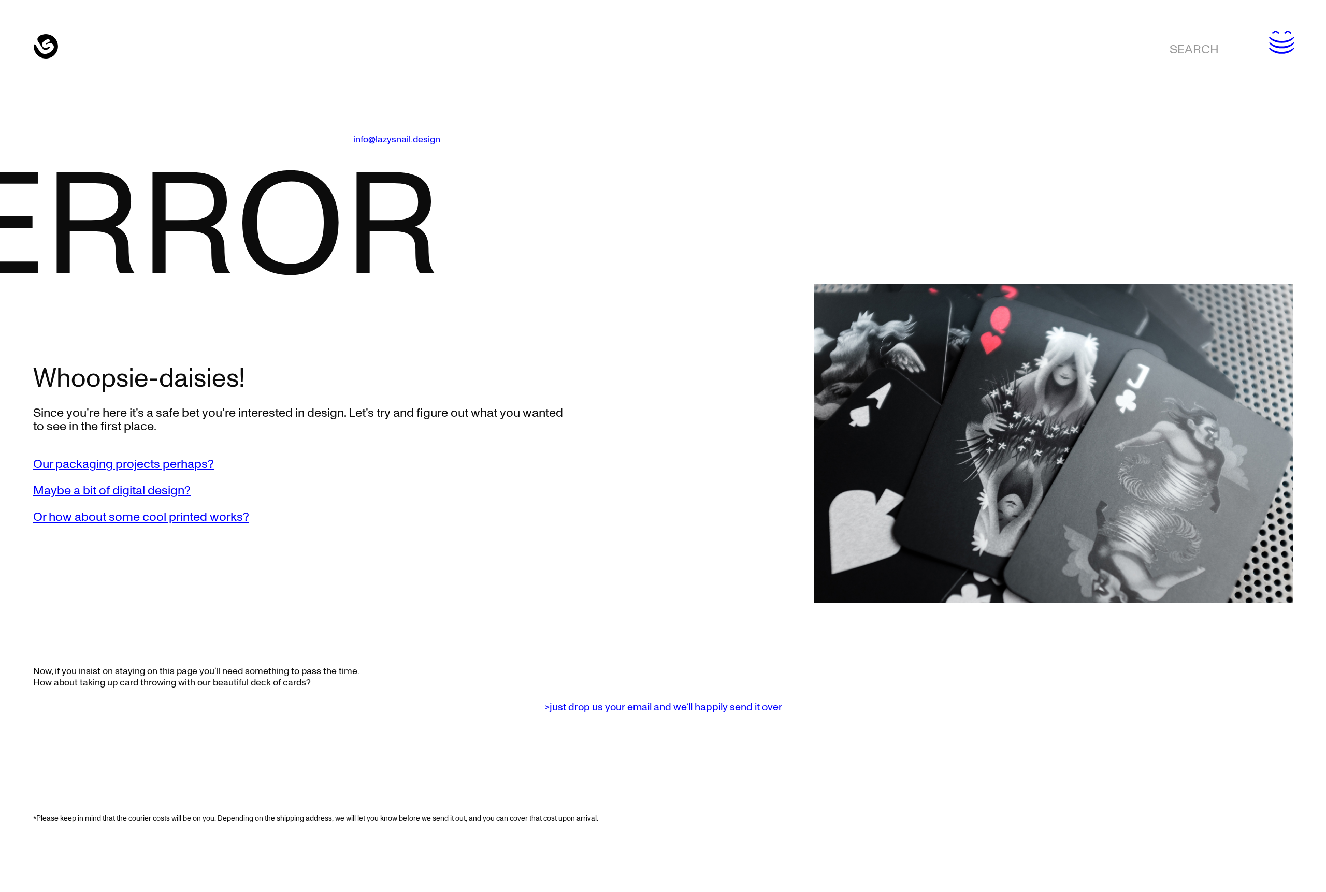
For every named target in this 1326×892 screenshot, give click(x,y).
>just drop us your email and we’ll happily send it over (663, 707)
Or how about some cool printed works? (141, 517)
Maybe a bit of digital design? (112, 491)
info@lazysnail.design (396, 140)
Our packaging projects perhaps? (123, 464)
